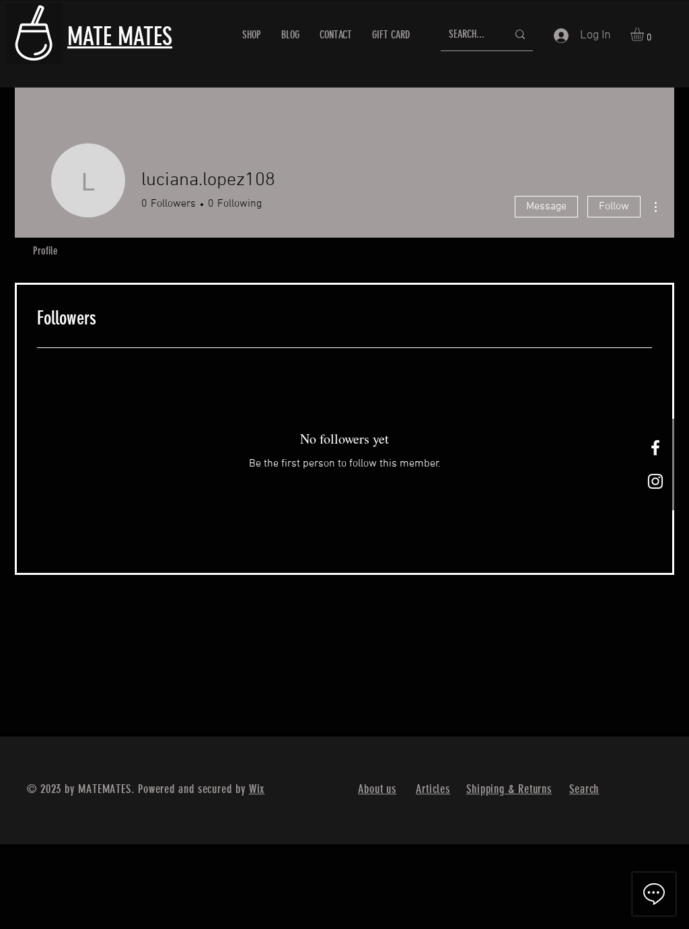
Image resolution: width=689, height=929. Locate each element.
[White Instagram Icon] (655, 481)
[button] (644, 34)
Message (546, 206)
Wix (257, 789)
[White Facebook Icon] (655, 448)
